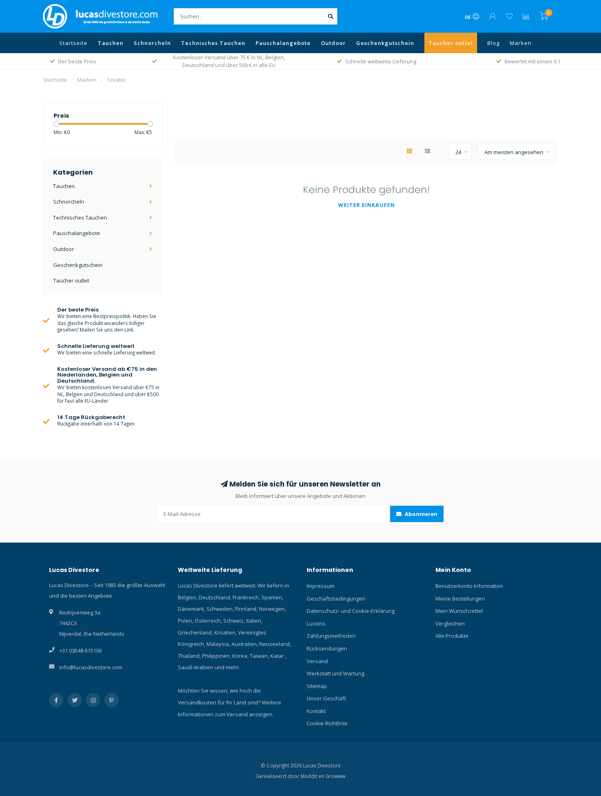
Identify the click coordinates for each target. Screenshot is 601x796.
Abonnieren (420, 514)
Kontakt (316, 711)
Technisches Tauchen (213, 43)
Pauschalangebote (283, 43)
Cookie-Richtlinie (327, 723)
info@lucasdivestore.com (90, 667)
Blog (493, 43)
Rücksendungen (327, 648)
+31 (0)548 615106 (80, 650)
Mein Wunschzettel (459, 610)
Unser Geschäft (326, 698)
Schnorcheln (152, 43)
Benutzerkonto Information (469, 586)
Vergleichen (450, 623)
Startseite (73, 43)
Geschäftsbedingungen (336, 598)
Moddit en (312, 776)
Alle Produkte (452, 635)
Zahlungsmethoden (331, 635)
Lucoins (316, 623)
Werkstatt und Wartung (335, 673)
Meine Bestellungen (460, 598)
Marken (520, 43)
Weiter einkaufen (366, 205)
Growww (335, 776)
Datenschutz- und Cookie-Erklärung (351, 610)
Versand (317, 661)
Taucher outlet (450, 43)
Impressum (320, 586)
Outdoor (333, 43)
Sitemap (317, 686)
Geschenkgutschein (385, 43)
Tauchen (110, 43)
